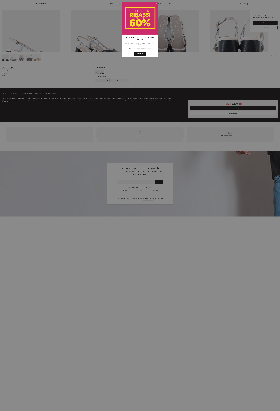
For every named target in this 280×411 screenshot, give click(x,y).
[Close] (156, 4)
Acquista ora (140, 53)
